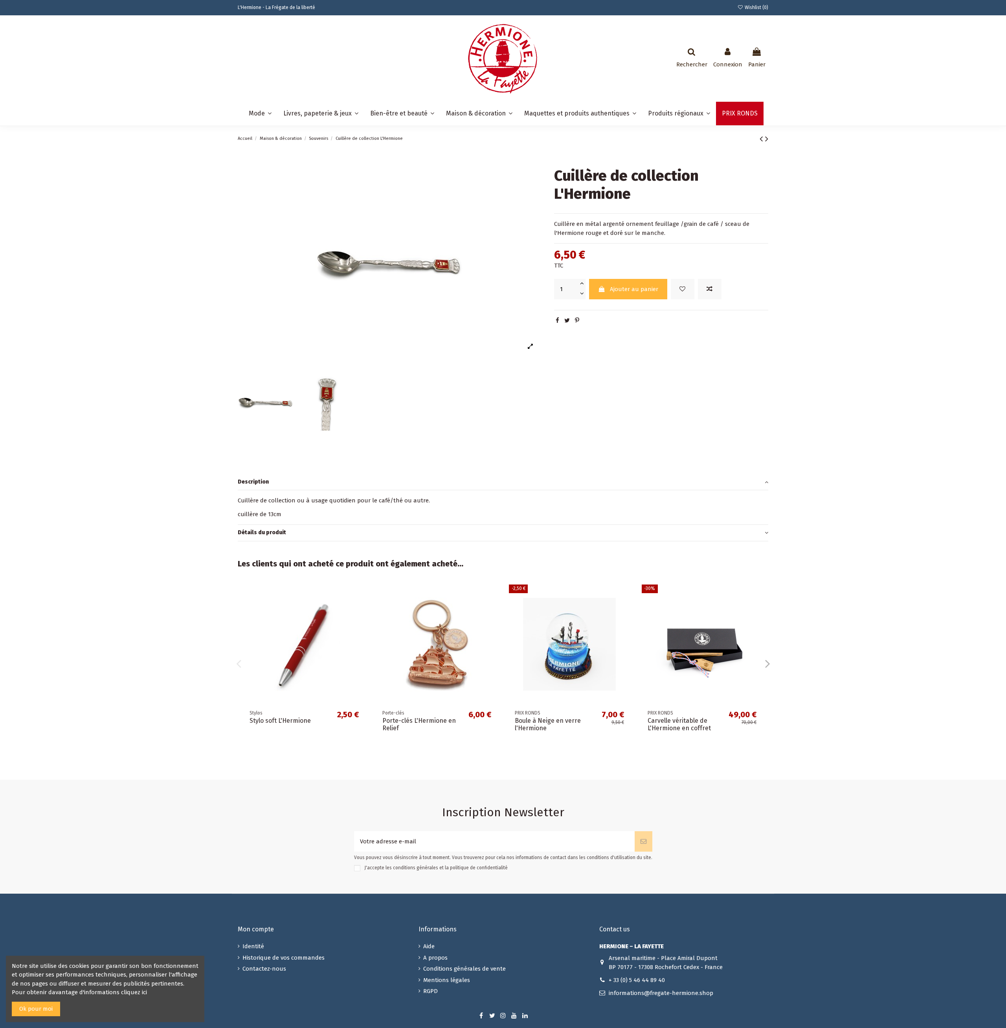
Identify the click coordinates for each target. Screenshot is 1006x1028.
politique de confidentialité (479, 867)
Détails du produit (262, 532)
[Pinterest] (577, 320)
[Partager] (557, 320)
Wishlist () (755, 7)
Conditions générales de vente (464, 968)
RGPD (430, 991)
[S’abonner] (643, 841)
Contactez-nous (264, 968)
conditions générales (415, 867)
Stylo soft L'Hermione (280, 720)
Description (253, 481)
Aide (429, 946)
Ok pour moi (36, 1008)
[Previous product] (762, 139)
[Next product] (766, 139)
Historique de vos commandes (283, 957)
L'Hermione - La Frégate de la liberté (276, 7)
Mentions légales (446, 980)
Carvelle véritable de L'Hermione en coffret (679, 724)
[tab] (503, 482)
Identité (253, 946)
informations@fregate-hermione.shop (661, 993)
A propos (435, 957)
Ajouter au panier (634, 289)
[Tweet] (567, 320)
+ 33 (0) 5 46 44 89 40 (637, 980)
